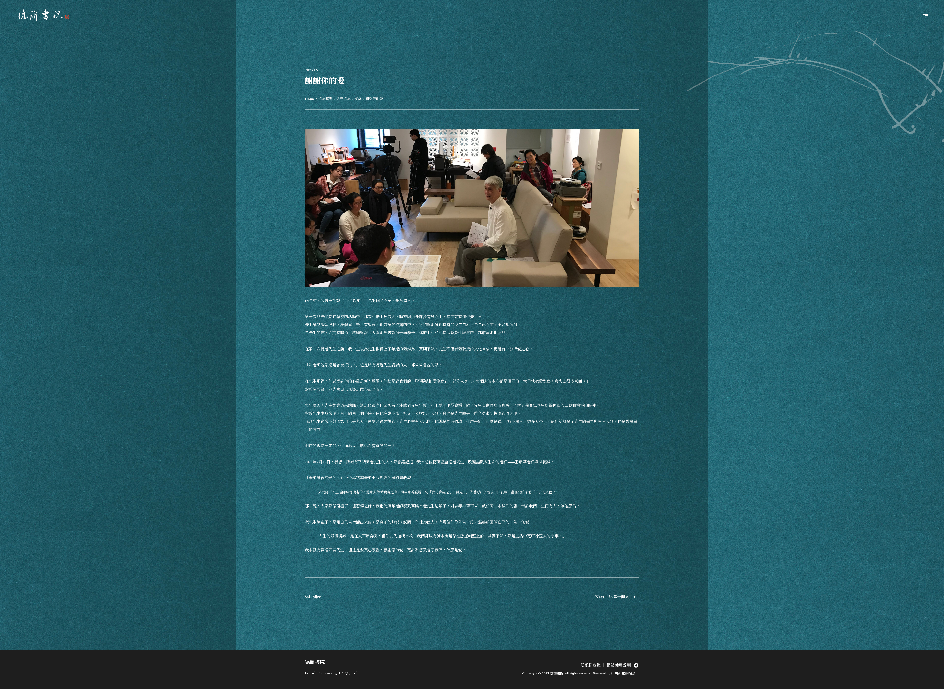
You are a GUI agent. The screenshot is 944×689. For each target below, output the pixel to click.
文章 (358, 98)
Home (309, 98)
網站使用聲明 (619, 665)
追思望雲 (325, 98)
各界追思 (344, 98)
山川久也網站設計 (625, 673)
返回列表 (313, 596)
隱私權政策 (590, 665)
